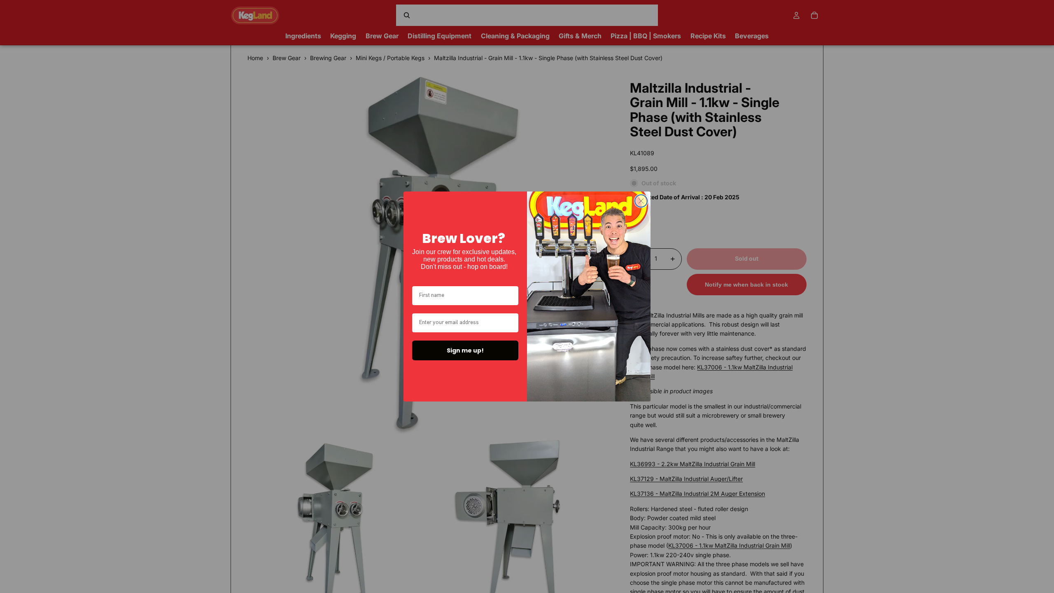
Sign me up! (465, 350)
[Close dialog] (641, 201)
